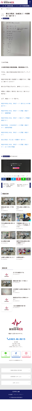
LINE (5, 355)
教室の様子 (14, 156)
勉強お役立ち (6, 18)
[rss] (17, 391)
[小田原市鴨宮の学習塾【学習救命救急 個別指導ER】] (7, 2)
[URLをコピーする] (28, 179)
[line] (15, 391)
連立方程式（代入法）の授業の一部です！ (13, 140)
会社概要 (10, 394)
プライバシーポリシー (18, 394)
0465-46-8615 (17, 339)
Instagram (26, 355)
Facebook (16, 355)
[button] (3, 179)
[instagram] (13, 391)
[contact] (18, 391)
